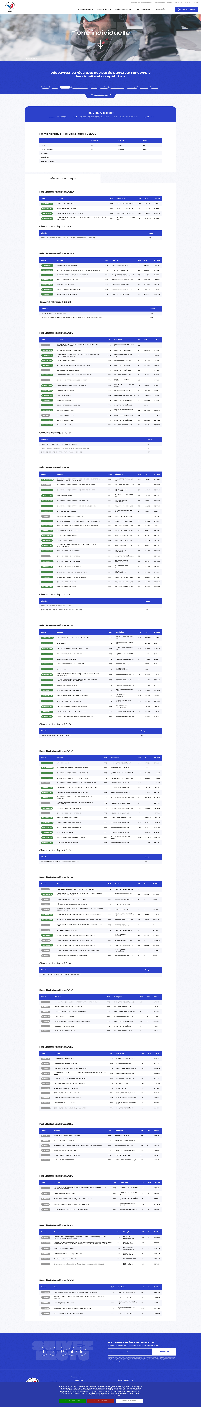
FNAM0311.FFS (47, 360)
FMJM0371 (45, 1292)
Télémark (155, 87)
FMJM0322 (45, 1188)
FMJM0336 (45, 516)
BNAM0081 (46, 1083)
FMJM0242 (45, 1193)
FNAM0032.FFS (47, 935)
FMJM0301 (45, 1297)
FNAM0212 (45, 813)
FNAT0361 (45, 889)
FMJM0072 (45, 1209)
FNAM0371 (45, 783)
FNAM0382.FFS (47, 521)
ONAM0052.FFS (47, 767)
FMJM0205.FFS (47, 279)
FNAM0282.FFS (47, 365)
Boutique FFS (172, 2)
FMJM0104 (45, 1031)
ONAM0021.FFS (47, 490)
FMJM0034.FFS (47, 294)
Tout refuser (100, 1401)
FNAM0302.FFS (47, 535)
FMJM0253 (45, 1078)
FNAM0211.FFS (47, 808)
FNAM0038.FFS (47, 561)
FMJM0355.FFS (47, 787)
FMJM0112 (45, 1204)
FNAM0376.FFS (47, 773)
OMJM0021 (45, 1002)
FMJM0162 (45, 1021)
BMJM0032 (46, 1243)
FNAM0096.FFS (47, 822)
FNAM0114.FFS (47, 284)
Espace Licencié (187, 9)
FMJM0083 (46, 1155)
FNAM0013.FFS (47, 420)
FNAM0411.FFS (47, 648)
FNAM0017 (45, 415)
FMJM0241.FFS (47, 654)
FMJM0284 (45, 1006)
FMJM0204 (46, 1016)
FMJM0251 (45, 1302)
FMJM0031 (45, 950)
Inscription (164, 1351)
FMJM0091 (45, 1313)
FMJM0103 (45, 1103)
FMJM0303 (46, 1068)
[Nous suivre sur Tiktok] (194, 2)
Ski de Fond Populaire (80, 87)
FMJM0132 (45, 1264)
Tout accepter (72, 1401)
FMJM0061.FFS (47, 566)
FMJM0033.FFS (47, 218)
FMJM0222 (45, 1253)
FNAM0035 (46, 556)
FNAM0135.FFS (47, 501)
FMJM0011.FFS (47, 716)
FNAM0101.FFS (47, 526)
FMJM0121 (45, 1026)
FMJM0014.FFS (47, 405)
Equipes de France (123, 9)
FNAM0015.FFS (47, 410)
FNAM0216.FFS (47, 818)
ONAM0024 (46, 485)
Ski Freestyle (131, 87)
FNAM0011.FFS (47, 425)
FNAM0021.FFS (47, 695)
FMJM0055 (46, 803)
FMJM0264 (45, 1011)
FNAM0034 (46, 940)
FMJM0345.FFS (47, 511)
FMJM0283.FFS (47, 792)
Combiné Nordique (117, 87)
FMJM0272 (45, 909)
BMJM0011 (45, 1093)
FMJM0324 (45, 904)
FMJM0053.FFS (47, 289)
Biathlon (55, 87)
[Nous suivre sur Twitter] (189, 2)
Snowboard (144, 87)
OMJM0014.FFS (47, 643)
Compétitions (103, 9)
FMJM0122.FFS (47, 832)
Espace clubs (160, 2)
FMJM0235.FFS (47, 659)
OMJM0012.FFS (47, 495)
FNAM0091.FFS (47, 827)
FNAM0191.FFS (47, 540)
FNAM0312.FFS (47, 270)
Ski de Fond (65, 87)
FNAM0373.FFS (47, 778)
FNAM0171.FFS (47, 390)
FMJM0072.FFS (47, 842)
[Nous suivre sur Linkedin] (197, 2)
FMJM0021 (45, 955)
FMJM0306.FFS (47, 265)
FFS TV (182, 2)
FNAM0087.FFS (47, 690)
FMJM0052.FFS (47, 797)
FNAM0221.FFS (47, 375)
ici (119, 1361)
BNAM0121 (45, 1136)
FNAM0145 (45, 345)
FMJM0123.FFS (47, 545)
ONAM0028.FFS (47, 479)
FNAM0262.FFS (47, 275)
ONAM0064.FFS (47, 637)
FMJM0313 (45, 1063)
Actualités (160, 9)
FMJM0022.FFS (47, 400)
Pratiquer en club (83, 9)
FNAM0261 (45, 370)
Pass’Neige (78, 1380)
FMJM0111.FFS (47, 385)
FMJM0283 (45, 1140)
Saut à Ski (103, 87)
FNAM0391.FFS (47, 350)
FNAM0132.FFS (47, 506)
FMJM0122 (45, 925)
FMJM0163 (45, 1160)
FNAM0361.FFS (47, 894)
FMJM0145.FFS (47, 674)
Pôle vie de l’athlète (125, 1380)
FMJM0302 (46, 1248)
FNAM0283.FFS (47, 203)
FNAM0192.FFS (47, 914)
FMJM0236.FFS (47, 530)
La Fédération (143, 9)
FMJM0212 (45, 1198)
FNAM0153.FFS (47, 680)
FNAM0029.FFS (47, 701)
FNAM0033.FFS (47, 551)
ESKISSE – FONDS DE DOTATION (141, 2)
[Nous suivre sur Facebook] (187, 2)
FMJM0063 (46, 1108)
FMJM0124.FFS (47, 685)
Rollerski (94, 87)
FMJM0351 (45, 899)
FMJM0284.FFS (47, 355)
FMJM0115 (45, 930)
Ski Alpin (45, 87)
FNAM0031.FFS (47, 837)
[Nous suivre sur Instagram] (192, 2)
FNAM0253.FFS (47, 208)
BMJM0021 (45, 1058)
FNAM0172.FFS (47, 213)
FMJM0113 (45, 380)
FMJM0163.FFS (47, 669)
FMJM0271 (45, 1145)
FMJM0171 (45, 1308)
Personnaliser (129, 1401)
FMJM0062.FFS (47, 395)
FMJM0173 (45, 1088)
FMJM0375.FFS (47, 664)
